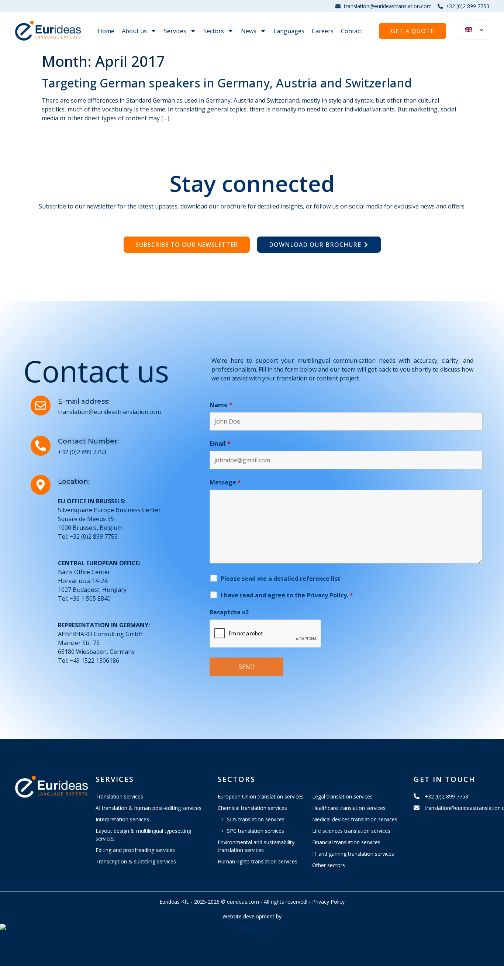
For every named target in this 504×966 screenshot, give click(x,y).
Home (106, 31)
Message (225, 482)
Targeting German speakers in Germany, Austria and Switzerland (227, 83)
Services (175, 31)
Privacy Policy (328, 901)
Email (220, 443)
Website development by (252, 916)
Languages (288, 31)
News (248, 31)
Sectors (213, 31)
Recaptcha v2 (229, 612)
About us (134, 31)
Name (221, 404)
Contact (351, 31)
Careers (323, 31)
